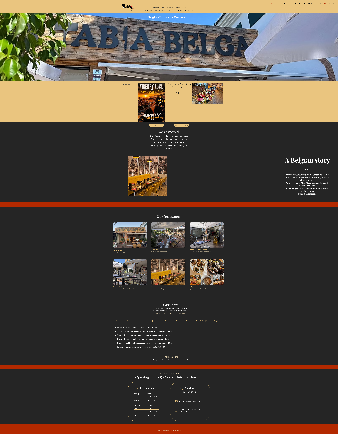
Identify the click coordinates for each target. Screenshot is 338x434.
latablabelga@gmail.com (191, 401)
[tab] (118, 321)
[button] (207, 93)
